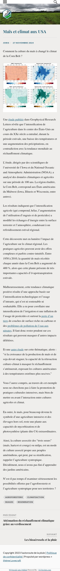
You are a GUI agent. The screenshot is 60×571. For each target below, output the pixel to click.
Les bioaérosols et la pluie (40, 539)
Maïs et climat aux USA (24, 31)
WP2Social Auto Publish (18, 570)
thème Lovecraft (12, 560)
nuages (9, 502)
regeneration (25, 502)
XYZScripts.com (44, 570)
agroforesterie (14, 497)
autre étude (17, 349)
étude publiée (16, 119)
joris (6, 43)
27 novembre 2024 (23, 43)
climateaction (35, 497)
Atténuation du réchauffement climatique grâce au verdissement (28, 522)
